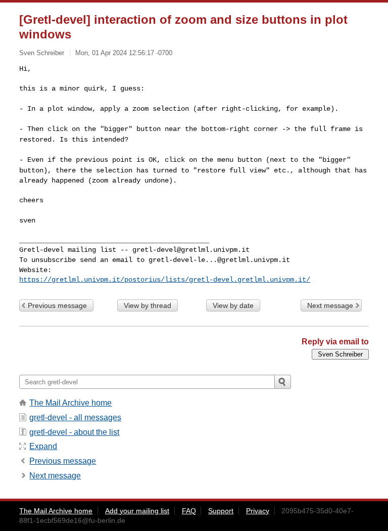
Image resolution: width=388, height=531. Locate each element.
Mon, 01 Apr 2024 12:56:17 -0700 (123, 53)
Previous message (57, 305)
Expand (43, 446)
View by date (233, 305)
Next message (330, 305)
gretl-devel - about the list (74, 432)
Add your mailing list (137, 511)
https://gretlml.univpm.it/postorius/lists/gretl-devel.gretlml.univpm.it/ (164, 280)
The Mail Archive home (70, 403)
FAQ (189, 511)
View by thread (147, 305)
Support (220, 511)
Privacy (257, 511)
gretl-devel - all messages (75, 417)
